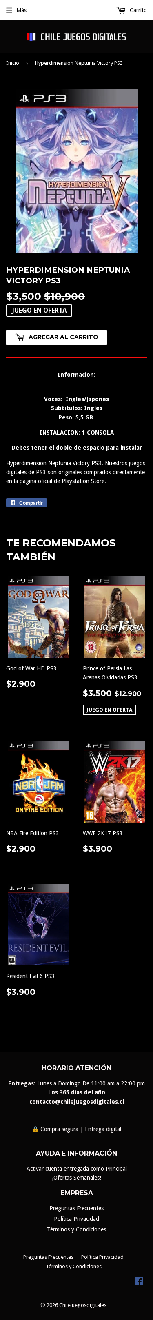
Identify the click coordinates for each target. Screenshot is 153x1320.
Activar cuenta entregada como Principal (77, 1168)
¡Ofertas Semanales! (76, 1177)
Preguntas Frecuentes (76, 1208)
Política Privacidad (76, 1219)
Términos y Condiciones (76, 1229)
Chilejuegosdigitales (82, 1305)
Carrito (137, 10)
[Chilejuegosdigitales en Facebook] (139, 1283)
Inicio (12, 63)
